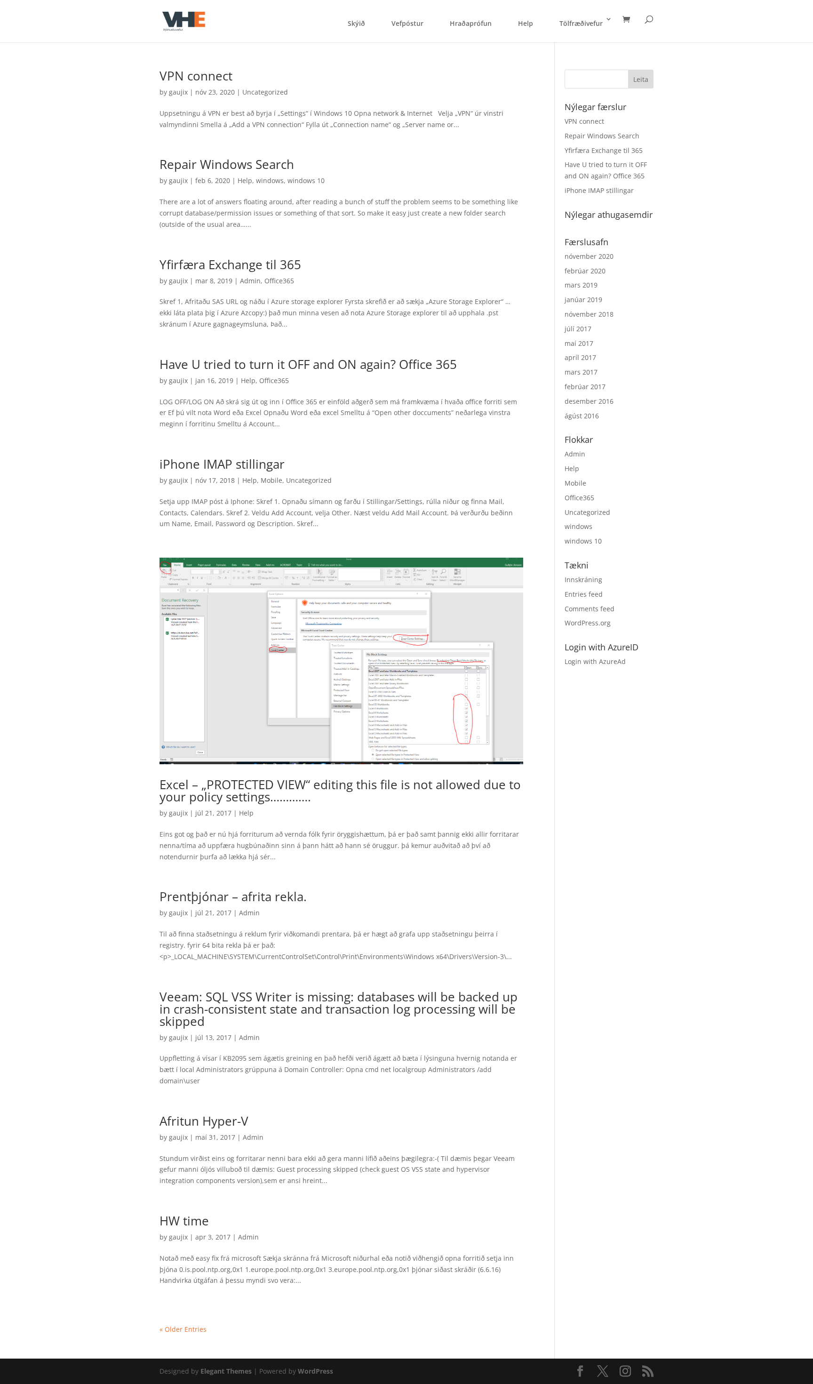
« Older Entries (183, 1329)
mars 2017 (581, 372)
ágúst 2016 (582, 415)
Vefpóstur (407, 23)
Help (525, 23)
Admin (250, 280)
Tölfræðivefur (581, 23)
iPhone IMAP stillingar (222, 464)
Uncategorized (265, 92)
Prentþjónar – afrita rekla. (233, 896)
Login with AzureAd (595, 661)
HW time (184, 1220)
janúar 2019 (583, 299)
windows (270, 180)
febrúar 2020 (585, 270)
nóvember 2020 (589, 256)
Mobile (271, 480)
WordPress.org (588, 622)
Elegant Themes (226, 1371)
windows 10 (306, 180)
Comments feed (589, 608)
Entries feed (584, 594)
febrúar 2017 (585, 386)
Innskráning (583, 579)
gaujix (178, 92)
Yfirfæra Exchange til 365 (230, 264)
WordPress (315, 1371)
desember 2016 (589, 401)
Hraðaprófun (471, 23)
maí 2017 (579, 343)
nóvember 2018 (589, 314)
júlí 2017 (578, 328)
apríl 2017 (580, 357)
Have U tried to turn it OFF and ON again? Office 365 (308, 364)
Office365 (279, 280)
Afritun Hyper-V (203, 1120)
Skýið (356, 23)
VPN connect (195, 75)
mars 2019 (581, 284)
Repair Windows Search (226, 164)
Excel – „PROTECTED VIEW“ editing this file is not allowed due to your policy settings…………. (340, 790)
